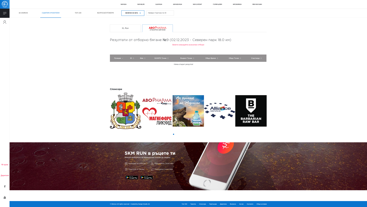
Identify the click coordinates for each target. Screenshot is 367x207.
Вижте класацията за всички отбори (188, 45)
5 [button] (178, 134)
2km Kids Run (177, 4)
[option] (125, 111)
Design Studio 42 (144, 204)
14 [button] (203, 134)
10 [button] (192, 134)
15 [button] (205, 134)
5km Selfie (140, 4)
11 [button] (195, 134)
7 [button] (184, 134)
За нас (241, 204)
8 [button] (187, 134)
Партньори (213, 204)
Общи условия (262, 204)
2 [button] (170, 134)
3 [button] (173, 134)
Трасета (193, 204)
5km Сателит (197, 4)
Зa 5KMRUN (23, 13)
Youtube (5, 197)
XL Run (125, 28)
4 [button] (176, 134)
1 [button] (168, 134)
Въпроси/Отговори (105, 13)
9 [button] (189, 134)
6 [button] (181, 134)
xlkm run (158, 4)
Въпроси (233, 204)
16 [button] (208, 134)
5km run (123, 4)
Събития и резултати (50, 13)
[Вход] (5, 22)
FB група (4, 165)
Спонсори (202, 204)
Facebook (5, 186)
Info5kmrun (237, 4)
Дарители (5, 176)
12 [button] (197, 134)
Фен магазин (257, 4)
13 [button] (200, 134)
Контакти (250, 204)
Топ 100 (78, 13)
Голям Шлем (217, 4)
